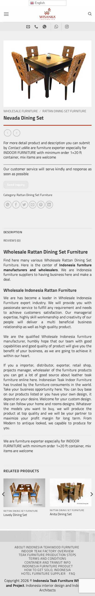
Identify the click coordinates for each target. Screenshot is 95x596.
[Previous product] (16, 133)
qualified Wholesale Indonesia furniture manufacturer (47, 339)
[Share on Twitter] (24, 204)
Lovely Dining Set (15, 515)
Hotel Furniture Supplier (43, 573)
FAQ (72, 573)
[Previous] (3, 503)
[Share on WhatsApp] (8, 204)
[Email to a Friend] (32, 204)
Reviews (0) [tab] (12, 240)
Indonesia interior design (45, 585)
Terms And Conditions (47, 558)
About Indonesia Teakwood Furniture (47, 547)
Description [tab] (12, 232)
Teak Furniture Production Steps (47, 555)
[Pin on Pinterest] (41, 204)
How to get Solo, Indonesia (47, 570)
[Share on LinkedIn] (49, 204)
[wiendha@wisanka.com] (28, 26)
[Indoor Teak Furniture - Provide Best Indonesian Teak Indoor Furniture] (47, 14)
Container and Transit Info (47, 562)
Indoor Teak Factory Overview (47, 551)
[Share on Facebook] (16, 204)
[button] (6, 14)
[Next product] (7, 133)
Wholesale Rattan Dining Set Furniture (47, 262)
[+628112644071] (36, 26)
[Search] (90, 13)
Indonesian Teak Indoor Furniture (65, 379)
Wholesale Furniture (20, 111)
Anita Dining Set (61, 514)
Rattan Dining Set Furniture (64, 111)
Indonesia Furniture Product (47, 566)
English (39, 3)
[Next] (91, 503)
